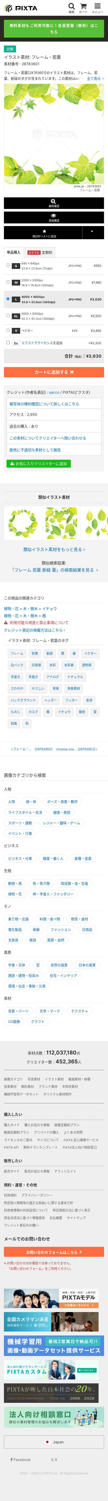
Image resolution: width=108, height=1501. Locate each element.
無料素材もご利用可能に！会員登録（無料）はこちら (54, 28)
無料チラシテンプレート (40, 1147)
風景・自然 (55, 940)
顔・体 (31, 801)
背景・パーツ (18, 1011)
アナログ (52, 677)
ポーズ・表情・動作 (62, 801)
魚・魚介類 (41, 883)
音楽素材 (10, 1087)
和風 (14, 724)
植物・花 (11, 608)
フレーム (17, 654)
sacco (54, 392)
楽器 (36, 929)
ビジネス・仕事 (20, 858)
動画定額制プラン (16, 1132)
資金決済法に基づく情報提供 (24, 1218)
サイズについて (48, 1140)
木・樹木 (30, 608)
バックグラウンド (23, 700)
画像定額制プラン (66, 1125)
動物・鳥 (15, 883)
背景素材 (73, 689)
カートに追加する (51, 372)
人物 (11, 801)
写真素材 (34, 1079)
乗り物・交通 (18, 919)
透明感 (86, 665)
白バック (17, 665)
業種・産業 (82, 858)
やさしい (38, 689)
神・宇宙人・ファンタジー (53, 894)
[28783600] (32, 749)
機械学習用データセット (21, 1094)
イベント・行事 (20, 833)
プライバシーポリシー (37, 1195)
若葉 (35, 654)
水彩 (53, 665)
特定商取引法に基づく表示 (71, 1210)
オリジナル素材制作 (57, 1094)
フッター (71, 700)
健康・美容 (61, 812)
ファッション (61, 929)
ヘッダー (50, 700)
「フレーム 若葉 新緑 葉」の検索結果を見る (52, 570)
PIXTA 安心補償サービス (81, 1140)
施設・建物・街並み (23, 975)
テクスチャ (79, 1011)
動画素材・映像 (79, 1079)
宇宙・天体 (16, 965)
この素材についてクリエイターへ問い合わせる (47, 438)
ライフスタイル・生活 (25, 812)
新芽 (89, 700)
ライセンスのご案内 (18, 1140)
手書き (15, 677)
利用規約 (10, 1195)
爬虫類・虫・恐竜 (74, 883)
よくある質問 (73, 1132)
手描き (33, 677)
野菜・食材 (79, 919)
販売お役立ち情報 (37, 1171)
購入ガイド (12, 1125)
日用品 (87, 929)
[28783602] (77, 749)
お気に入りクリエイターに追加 (41, 463)
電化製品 (15, 929)
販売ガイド (12, 1171)
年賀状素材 (70, 1087)
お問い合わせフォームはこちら (52, 1252)
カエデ (33, 712)
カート (83, 12)
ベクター (90, 654)
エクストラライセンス (37, 343)
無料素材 (27, 1087)
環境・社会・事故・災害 (27, 986)
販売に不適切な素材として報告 (35, 450)
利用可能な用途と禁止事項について (39, 622)
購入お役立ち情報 (37, 1125)
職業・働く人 (53, 858)
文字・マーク (50, 1011)
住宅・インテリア (63, 975)
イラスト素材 (54, 1079)
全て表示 (94, 78)
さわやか (17, 689)
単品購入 (13, 252)
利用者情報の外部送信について (26, 1210)
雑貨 (32, 940)
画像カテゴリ (13, 1079)
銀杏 (82, 712)
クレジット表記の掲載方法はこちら (34, 630)
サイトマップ (76, 1218)
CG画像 (14, 1021)
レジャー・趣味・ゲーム (61, 823)
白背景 (36, 665)
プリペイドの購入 (46, 1132)
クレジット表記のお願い (21, 1225)
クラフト (38, 1021)
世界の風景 (59, 965)
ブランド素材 (48, 1087)
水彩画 (69, 665)
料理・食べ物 (50, 919)
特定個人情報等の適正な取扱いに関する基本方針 (38, 1203)
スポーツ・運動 (20, 823)
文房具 (13, 940)
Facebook (22, 1459)
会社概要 (56, 1218)
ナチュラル (75, 677)
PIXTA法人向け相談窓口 (80, 1147)
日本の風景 (87, 965)
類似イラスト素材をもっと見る (52, 549)
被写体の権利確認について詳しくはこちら (44, 404)
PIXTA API (11, 1147)
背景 (56, 689)
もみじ (15, 712)
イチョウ (49, 608)
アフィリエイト (65, 1171)
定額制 (40, 252)
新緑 (49, 654)
